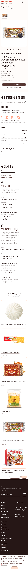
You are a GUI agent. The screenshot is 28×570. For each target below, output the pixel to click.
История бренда (20, 102)
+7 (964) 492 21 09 (6, 268)
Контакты (3, 535)
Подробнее (4, 564)
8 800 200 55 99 (21, 508)
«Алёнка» (19, 87)
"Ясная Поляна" (9, 69)
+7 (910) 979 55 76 (6, 272)
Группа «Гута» (5, 550)
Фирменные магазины (4, 543)
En (26, 2)
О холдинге (4, 511)
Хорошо (14, 568)
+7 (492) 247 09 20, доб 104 (9, 256)
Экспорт (3, 547)
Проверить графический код (19, 515)
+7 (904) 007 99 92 (6, 277)
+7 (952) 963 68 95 (6, 282)
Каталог (3, 502)
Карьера (3, 525)
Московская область (7, 177)
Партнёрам (4, 522)
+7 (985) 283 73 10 (6, 216)
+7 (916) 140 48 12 (6, 205)
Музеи (3, 532)
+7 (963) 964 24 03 (6, 219)
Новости (3, 514)
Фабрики (3, 508)
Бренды (3, 505)
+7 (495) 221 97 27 (6, 207)
